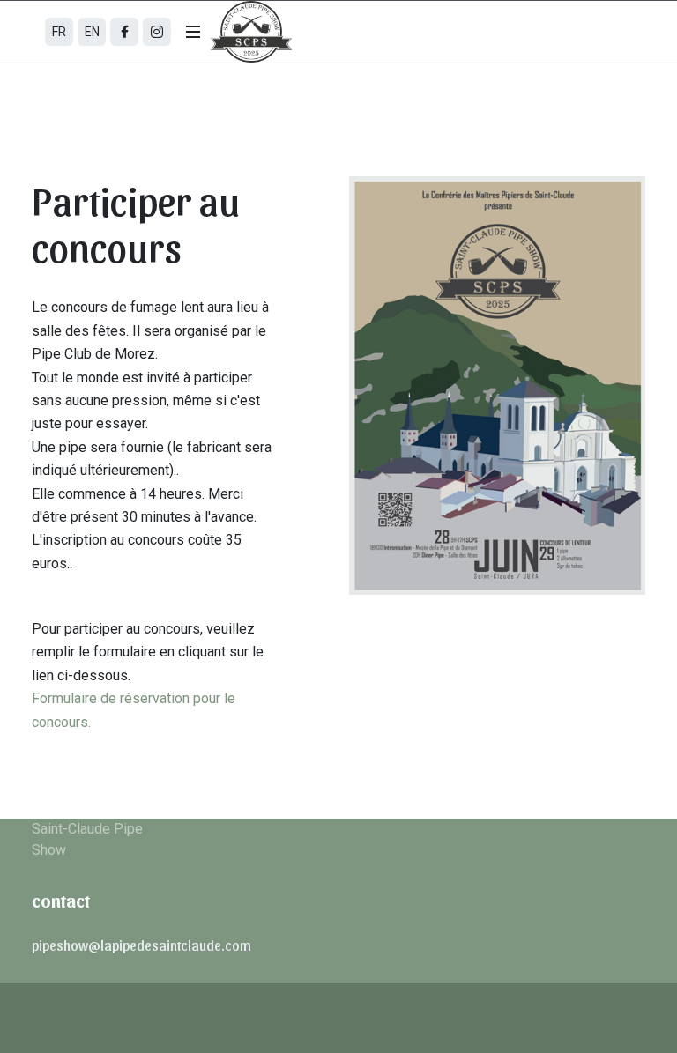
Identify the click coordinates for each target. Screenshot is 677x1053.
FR (59, 32)
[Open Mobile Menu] (193, 32)
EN (92, 32)
